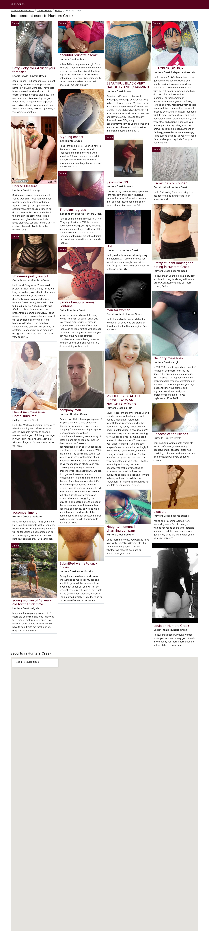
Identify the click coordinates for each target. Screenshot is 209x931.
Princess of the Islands (170, 434)
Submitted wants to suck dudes (78, 565)
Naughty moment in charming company (121, 528)
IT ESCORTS (18, 4)
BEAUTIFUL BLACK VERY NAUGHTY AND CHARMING (127, 85)
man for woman (118, 310)
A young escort (71, 137)
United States (44, 10)
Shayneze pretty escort (30, 276)
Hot (109, 246)
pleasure (159, 512)
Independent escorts (22, 10)
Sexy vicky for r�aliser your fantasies (33, 70)
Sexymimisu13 (117, 182)
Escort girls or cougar (170, 183)
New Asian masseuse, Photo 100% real (29, 414)
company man (70, 410)
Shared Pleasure (24, 186)
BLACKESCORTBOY (168, 68)
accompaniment (24, 512)
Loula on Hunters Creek (171, 626)
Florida (58, 10)
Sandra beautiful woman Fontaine (78, 304)
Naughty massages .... (170, 358)
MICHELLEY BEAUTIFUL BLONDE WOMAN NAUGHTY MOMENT (124, 400)
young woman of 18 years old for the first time (32, 602)
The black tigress (73, 210)
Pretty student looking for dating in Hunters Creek (173, 265)
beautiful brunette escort (79, 55)
